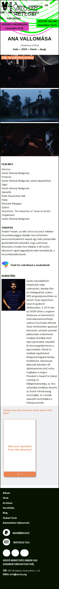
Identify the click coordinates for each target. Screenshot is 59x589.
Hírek (5, 498)
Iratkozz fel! (21, 542)
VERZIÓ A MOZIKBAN (15, 26)
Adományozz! (21, 533)
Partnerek (14, 18)
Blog (5, 513)
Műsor (21, 6)
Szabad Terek (10, 518)
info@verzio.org (18, 574)
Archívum (7, 503)
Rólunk (6, 493)
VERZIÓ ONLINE (47, 23)
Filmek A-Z (7, 6)
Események (35, 6)
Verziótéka (8, 508)
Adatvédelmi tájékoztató (16, 523)
